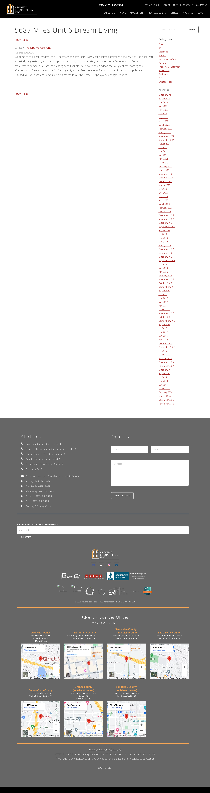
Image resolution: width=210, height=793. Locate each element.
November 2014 (166, 365)
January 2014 (165, 396)
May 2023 (163, 106)
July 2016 (163, 328)
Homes (162, 55)
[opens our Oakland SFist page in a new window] (124, 593)
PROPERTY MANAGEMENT (131, 12)
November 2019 (166, 219)
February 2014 (165, 392)
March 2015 (164, 354)
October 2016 (165, 316)
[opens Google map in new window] (40, 678)
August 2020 (164, 185)
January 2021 (165, 170)
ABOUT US (188, 12)
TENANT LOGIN (152, 5)
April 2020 (163, 200)
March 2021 (164, 162)
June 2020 (163, 192)
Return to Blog (21, 39)
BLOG (200, 12)
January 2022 (165, 132)
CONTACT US (201, 5)
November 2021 (166, 136)
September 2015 (167, 347)
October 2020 (165, 181)
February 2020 (165, 207)
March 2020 (164, 204)
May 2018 (163, 268)
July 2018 (163, 264)
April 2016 (163, 339)
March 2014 (164, 388)
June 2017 (163, 298)
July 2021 (163, 147)
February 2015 (165, 358)
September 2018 (167, 260)
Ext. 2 (73, 449)
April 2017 (163, 305)
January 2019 (165, 245)
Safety (162, 78)
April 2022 (163, 121)
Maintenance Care (167, 59)
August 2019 (164, 230)
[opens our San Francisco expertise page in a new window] (76, 591)
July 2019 (163, 234)
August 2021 (164, 143)
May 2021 (163, 155)
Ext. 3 (62, 454)
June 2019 (163, 237)
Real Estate (164, 70)
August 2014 (164, 373)
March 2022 (164, 124)
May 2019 (163, 241)
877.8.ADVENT (105, 622)
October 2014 (165, 369)
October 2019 (165, 222)
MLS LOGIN (166, 5)
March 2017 (164, 309)
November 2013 (166, 403)
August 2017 (164, 290)
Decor (161, 44)
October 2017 (165, 283)
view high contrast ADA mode (105, 749)
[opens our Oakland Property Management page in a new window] (147, 593)
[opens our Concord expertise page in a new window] (62, 591)
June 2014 (163, 381)
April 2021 (163, 158)
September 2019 (167, 226)
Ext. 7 (39, 469)
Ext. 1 (58, 444)
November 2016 (166, 313)
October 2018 (165, 256)
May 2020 (163, 196)
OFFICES (174, 12)
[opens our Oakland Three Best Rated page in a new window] (89, 593)
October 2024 (165, 94)
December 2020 (166, 173)
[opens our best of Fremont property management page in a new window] (101, 593)
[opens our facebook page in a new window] (93, 565)
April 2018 (163, 271)
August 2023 (164, 98)
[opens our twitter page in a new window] (101, 565)
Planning (162, 62)
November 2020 (166, 177)
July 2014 (163, 377)
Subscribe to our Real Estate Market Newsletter (37, 524)
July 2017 (163, 294)
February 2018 (165, 275)
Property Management (38, 47)
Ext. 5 (57, 459)
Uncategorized (165, 81)
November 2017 (166, 279)
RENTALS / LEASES (157, 12)
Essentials (163, 51)
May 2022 (163, 117)
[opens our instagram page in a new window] (108, 565)
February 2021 (165, 166)
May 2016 (163, 335)
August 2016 (164, 324)
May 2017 (163, 302)
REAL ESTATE (109, 12)
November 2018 (166, 252)
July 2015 (163, 350)
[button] (191, 29)
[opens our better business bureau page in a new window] (127, 578)
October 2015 (165, 343)
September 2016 (167, 320)
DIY (160, 47)
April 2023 (163, 109)
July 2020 (163, 188)
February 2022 (165, 128)
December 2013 (166, 399)
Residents (163, 74)
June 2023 (163, 102)
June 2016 (163, 332)
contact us (149, 758)
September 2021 (167, 139)
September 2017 (167, 286)
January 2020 (165, 211)
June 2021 (163, 151)
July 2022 (163, 113)
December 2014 (166, 362)
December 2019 (166, 215)
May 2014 (163, 384)
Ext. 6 (60, 464)
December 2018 (166, 249)
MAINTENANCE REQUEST (183, 5)
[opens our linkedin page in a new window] (116, 565)
